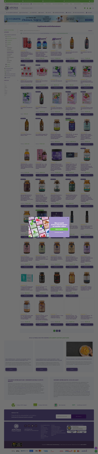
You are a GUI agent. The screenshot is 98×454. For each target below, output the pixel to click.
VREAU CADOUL (59, 229)
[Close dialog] (68, 218)
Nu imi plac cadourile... (59, 232)
